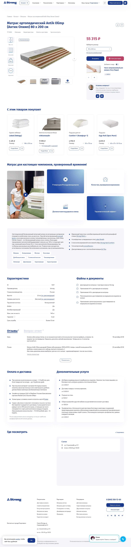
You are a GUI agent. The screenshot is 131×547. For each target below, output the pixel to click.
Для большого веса (19, 257)
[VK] (111, 515)
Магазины (71, 3)
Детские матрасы (82, 503)
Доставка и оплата (42, 503)
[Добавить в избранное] (122, 25)
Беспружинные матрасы (84, 517)
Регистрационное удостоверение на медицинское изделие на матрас (100, 297)
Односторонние (52, 262)
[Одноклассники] (107, 515)
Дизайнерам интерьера (64, 511)
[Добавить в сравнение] (118, 25)
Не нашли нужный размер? (94, 52)
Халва (46, 399)
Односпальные (39, 262)
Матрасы (16, 253)
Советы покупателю (43, 506)
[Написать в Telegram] (97, 96)
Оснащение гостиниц (63, 508)
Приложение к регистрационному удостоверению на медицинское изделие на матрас (97, 302)
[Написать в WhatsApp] (102, 96)
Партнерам (60, 3)
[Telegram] (118, 515)
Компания (35, 3)
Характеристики (28, 32)
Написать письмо (115, 505)
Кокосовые (46, 253)
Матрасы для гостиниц (63, 506)
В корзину (95, 58)
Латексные (16, 262)
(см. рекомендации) (47, 295)
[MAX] (115, 515)
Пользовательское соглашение (79, 541)
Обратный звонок (115, 3)
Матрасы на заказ (42, 511)
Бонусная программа (43, 508)
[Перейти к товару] (20, 134)
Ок (31, 540)
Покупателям (47, 3)
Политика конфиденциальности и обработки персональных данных (48, 542)
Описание (18, 32)
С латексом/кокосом (34, 257)
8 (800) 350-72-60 (113, 499)
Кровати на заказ (42, 514)
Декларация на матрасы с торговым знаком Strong (97, 285)
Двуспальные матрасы (83, 508)
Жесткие (37, 253)
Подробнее (14, 148)
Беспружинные (26, 253)
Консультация (115, 509)
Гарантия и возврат (43, 517)
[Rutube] (122, 515)
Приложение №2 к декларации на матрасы (94, 292)
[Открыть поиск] (105, 3)
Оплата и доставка (42, 32)
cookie (17, 539)
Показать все (65, 360)
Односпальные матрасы (84, 506)
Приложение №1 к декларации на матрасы (94, 288)
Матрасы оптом (62, 503)
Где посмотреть (55, 32)
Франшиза (60, 514)
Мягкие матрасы (82, 511)
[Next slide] (74, 59)
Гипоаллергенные (49, 257)
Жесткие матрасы (82, 514)
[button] (94, 77)
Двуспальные (27, 262)
